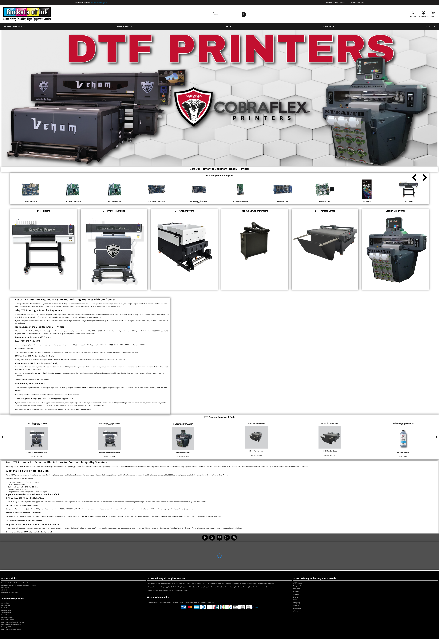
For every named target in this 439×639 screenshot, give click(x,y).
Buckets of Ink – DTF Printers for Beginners (74, 409)
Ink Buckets (5, 603)
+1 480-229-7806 (357, 2)
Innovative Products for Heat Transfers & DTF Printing (18, 585)
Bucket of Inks (6, 610)
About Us (211, 602)
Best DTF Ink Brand (7, 620)
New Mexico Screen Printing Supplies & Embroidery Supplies (169, 583)
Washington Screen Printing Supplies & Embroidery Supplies (250, 587)
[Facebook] (205, 538)
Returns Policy (153, 602)
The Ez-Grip (297, 608)
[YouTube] (234, 538)
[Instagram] (227, 538)
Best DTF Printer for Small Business (12, 622)
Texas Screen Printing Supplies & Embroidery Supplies (211, 583)
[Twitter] (212, 538)
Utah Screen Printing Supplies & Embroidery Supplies (208, 587)
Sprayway (296, 602)
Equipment (297, 586)
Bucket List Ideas (6, 617)
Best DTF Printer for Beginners (11, 624)
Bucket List (5, 615)
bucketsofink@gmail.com (335, 2)
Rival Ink (4, 590)
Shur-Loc (296, 597)
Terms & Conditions (192, 602)
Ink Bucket (4, 608)
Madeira (296, 605)
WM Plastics (297, 583)
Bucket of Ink (5, 605)
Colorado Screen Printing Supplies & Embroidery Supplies (168, 590)
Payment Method (165, 602)
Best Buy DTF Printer (8, 627)
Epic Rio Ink (5, 587)
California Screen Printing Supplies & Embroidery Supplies (253, 583)
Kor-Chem (296, 588)
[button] (14, 26)
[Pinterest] (219, 538)
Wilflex (295, 611)
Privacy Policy (178, 602)
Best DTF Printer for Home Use (11, 629)
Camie (295, 600)
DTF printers (126, 403)
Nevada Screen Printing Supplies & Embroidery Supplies (167, 587)
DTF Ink (107, 516)
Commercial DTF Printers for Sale (67, 395)
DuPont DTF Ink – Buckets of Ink (39, 380)
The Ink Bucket (6, 612)
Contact (203, 602)
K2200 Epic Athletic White (9, 592)
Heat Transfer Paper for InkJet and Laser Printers (16, 583)
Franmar (296, 591)
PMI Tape (296, 594)
